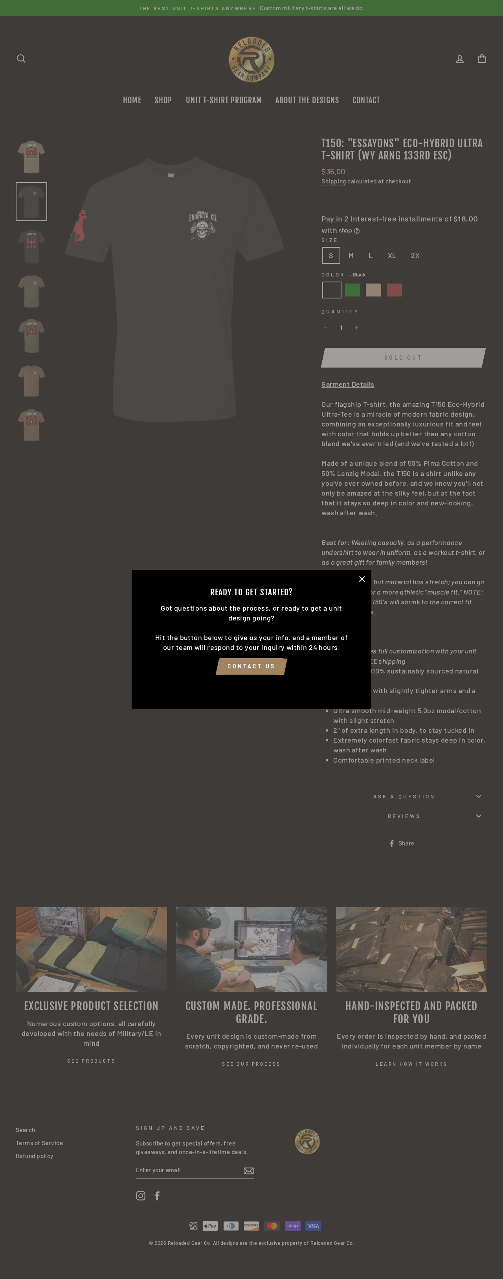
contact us (251, 666)
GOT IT (251, 686)
